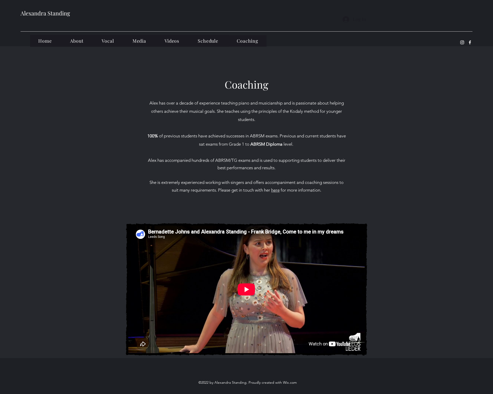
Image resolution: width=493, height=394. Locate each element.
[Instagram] (462, 42)
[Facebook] (469, 42)
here (275, 190)
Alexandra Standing (45, 13)
